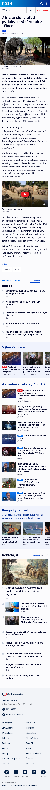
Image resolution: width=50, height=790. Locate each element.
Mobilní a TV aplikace (11, 758)
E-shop (5, 753)
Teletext (6, 738)
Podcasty (6, 743)
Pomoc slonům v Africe (11, 209)
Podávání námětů (33, 753)
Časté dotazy (31, 758)
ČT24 (4, 31)
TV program (7, 722)
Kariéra (29, 748)
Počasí (5, 748)
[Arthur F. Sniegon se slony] (25, 51)
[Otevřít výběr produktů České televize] (47, 3)
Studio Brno (31, 733)
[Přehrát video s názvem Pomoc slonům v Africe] (25, 194)
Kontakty (30, 763)
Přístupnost (32, 785)
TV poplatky (7, 733)
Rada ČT (29, 743)
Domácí (7, 269)
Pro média (30, 722)
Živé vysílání (7, 727)
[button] (25, 194)
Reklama (30, 727)
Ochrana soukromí (18, 785)
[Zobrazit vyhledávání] (41, 3)
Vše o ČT (5, 763)
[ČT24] (7, 3)
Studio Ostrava (32, 738)
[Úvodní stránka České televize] (13, 693)
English (5, 785)
